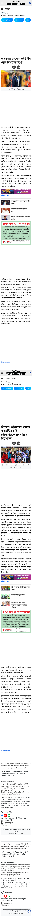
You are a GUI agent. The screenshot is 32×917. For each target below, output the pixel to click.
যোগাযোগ (11, 775)
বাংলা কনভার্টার (21, 773)
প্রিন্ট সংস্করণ (8, 20)
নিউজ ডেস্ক (7, 13)
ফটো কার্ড (20, 20)
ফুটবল (14, 378)
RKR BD (20, 833)
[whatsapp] (9, 815)
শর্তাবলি (26, 771)
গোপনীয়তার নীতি (17, 771)
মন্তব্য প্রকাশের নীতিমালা (8, 773)
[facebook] (2, 815)
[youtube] (5, 815)
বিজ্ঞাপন (4, 775)
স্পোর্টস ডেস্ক (6, 382)
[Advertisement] (16, 41)
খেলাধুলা (7, 9)
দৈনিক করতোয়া (6, 771)
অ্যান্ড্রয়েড (5, 825)
